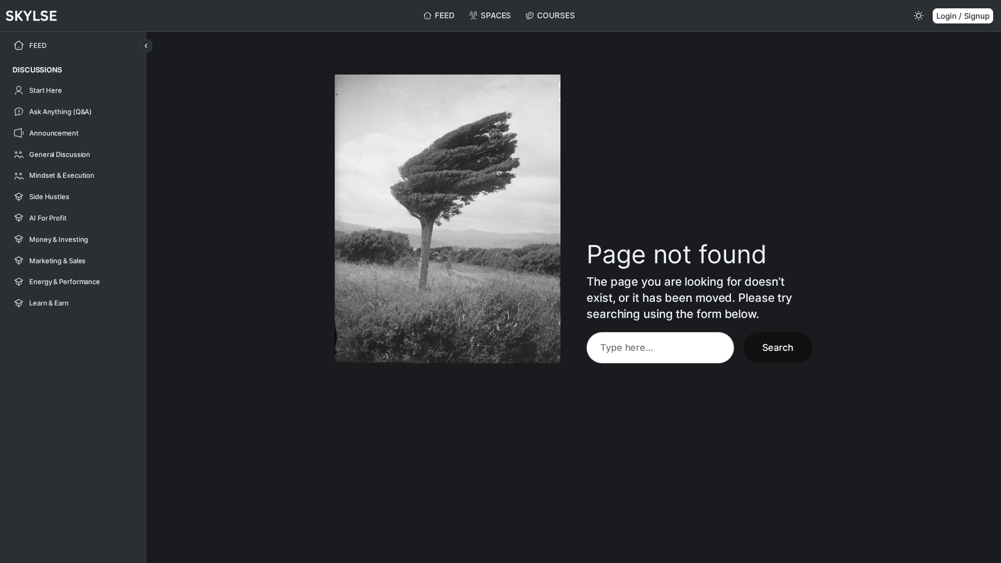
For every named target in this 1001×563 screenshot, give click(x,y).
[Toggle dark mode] (918, 15)
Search (778, 347)
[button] (37, 70)
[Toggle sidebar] (146, 46)
